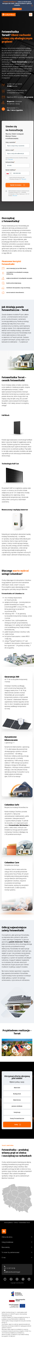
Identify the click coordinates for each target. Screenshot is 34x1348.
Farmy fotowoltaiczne (17, 1118)
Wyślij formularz (15, 185)
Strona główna (8, 1222)
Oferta (16, 1222)
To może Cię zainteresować (10, 1252)
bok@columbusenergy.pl (12, 1272)
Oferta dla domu (7, 1237)
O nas (4, 1257)
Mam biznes (17, 1100)
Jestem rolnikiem (17, 1106)
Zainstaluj (16, 9)
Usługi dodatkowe (7, 1242)
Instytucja (17, 1112)
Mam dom (17, 1087)
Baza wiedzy (6, 1247)
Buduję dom (17, 1094)
